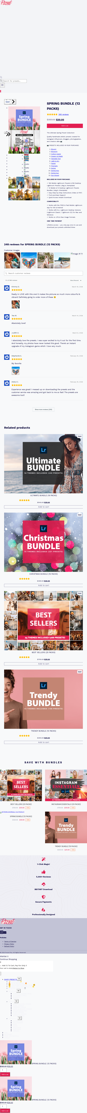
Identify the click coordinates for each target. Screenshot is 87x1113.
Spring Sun (55, 173)
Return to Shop (18, 968)
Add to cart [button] (43, 507)
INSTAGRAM (18, 1022)
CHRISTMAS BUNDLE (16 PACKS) (43, 574)
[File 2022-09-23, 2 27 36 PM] (24, 118)
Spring (53, 168)
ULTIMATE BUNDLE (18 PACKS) (43, 495)
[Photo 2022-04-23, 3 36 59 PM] (24, 188)
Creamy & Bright (57, 156)
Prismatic (54, 166)
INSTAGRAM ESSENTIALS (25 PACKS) (66, 804)
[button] (26, 141)
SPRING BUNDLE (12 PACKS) (21, 816)
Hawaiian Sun (56, 159)
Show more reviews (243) (43, 409)
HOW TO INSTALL (11, 1036)
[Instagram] (1, 933)
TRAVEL (16, 1031)
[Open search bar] (1, 78)
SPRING (16, 999)
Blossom (54, 151)
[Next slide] (13, 101)
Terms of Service (10, 941)
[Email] (4, 933)
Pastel (53, 163)
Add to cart (64, 126)
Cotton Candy (56, 154)
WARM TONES (18, 1016)
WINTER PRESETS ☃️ (17, 988)
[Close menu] (0, 973)
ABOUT (7, 1037)
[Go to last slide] (5, 133)
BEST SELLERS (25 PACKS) (43, 652)
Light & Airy (55, 161)
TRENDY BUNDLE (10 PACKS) (43, 731)
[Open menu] (2, 85)
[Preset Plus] (6, 5)
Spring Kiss (55, 170)
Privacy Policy (9, 944)
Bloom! (53, 149)
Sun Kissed (55, 175)
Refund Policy (9, 946)
